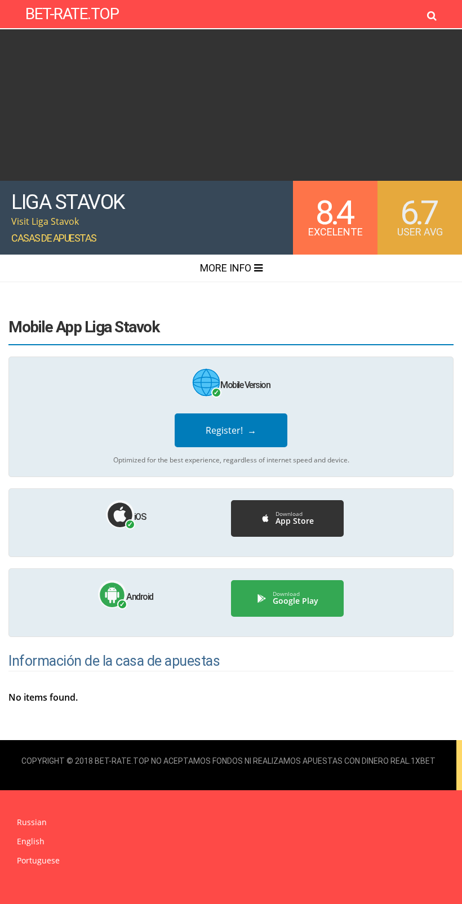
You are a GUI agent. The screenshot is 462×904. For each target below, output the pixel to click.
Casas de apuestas (53, 238)
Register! (231, 430)
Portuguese (38, 860)
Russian (32, 822)
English (31, 841)
